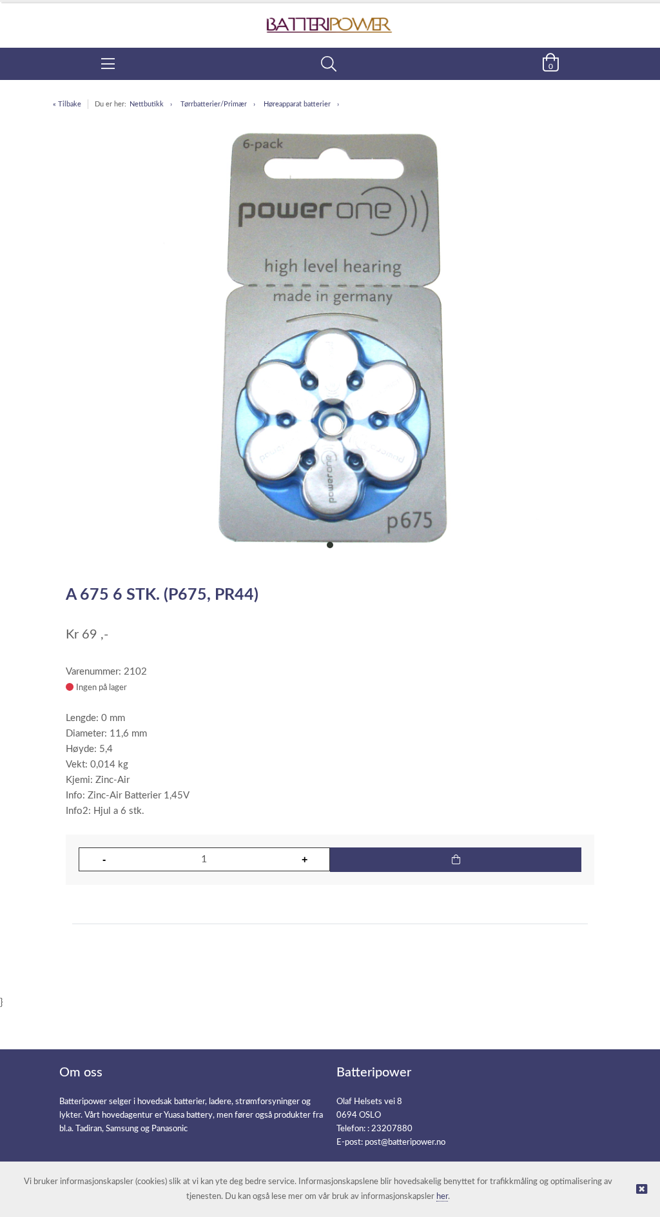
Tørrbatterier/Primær (213, 104)
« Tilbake (67, 104)
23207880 (391, 1129)
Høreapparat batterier (297, 104)
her (442, 1196)
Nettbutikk (147, 104)
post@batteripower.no (405, 1142)
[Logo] (330, 18)
